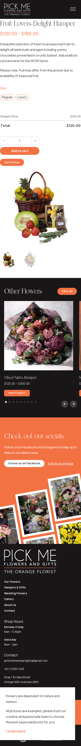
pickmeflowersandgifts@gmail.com (26, 660)
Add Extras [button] (12, 162)
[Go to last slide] (64, 403)
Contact (9, 610)
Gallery (9, 599)
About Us (10, 605)
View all (67, 291)
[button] (75, 171)
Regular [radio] (7, 97)
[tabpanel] (38, 349)
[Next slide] (73, 403)
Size (3, 88)
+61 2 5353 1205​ (14, 669)
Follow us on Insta (60, 463)
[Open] (73, 9)
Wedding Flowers (15, 593)
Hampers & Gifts (15, 587)
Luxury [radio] (22, 97)
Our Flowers (12, 581)
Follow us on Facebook (24, 463)
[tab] (6, 402)
